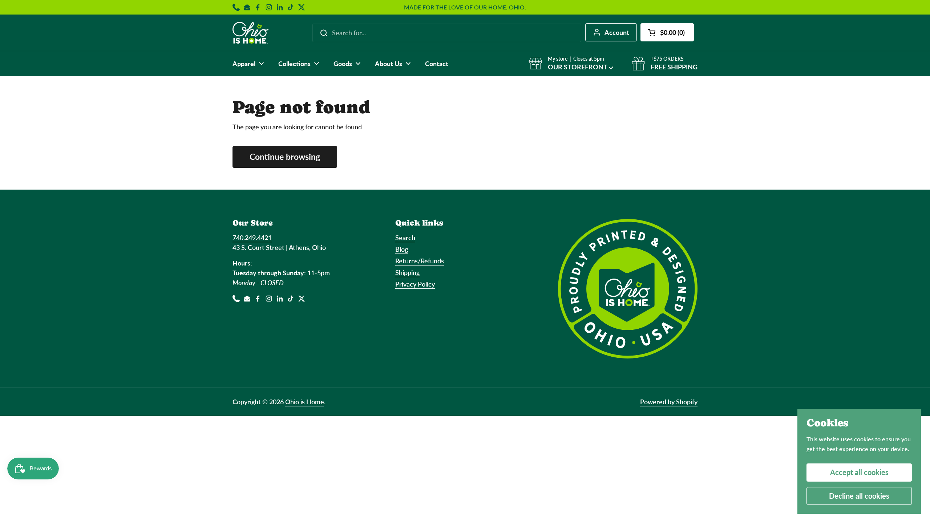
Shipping (407, 272)
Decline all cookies (859, 495)
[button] (667, 32)
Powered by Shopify (669, 402)
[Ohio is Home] (250, 33)
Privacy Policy (415, 284)
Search (405, 238)
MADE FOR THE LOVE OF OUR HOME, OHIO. (465, 7)
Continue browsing (285, 157)
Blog (401, 249)
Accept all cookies (859, 472)
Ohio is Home (304, 402)
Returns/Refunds (419, 261)
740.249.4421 (252, 238)
